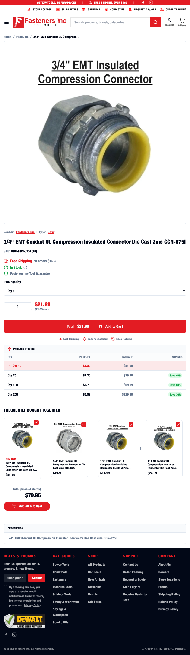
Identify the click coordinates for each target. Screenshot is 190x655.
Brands (93, 594)
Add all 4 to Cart (30, 506)
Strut (51, 232)
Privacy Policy (32, 605)
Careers (163, 572)
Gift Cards (95, 602)
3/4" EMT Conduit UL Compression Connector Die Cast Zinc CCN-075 (69, 464)
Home (8, 37)
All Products (96, 564)
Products (22, 37)
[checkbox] (36, 422)
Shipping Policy (169, 594)
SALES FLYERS (70, 9)
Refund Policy (167, 602)
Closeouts (94, 587)
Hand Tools (60, 572)
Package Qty (12, 282)
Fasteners (59, 579)
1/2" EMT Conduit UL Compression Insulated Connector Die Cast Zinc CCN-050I (114, 464)
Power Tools (61, 564)
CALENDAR (94, 9)
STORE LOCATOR (42, 9)
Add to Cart (95, 326)
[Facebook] (6, 634)
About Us (164, 564)
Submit (37, 578)
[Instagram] (14, 634)
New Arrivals (96, 579)
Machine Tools (62, 587)
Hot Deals (94, 572)
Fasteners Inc (25, 232)
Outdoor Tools (62, 594)
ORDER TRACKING (176, 9)
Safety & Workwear (66, 602)
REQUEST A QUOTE (145, 9)
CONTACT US (117, 9)
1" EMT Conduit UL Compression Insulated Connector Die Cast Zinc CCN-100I (162, 464)
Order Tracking (133, 572)
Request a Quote (134, 579)
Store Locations (169, 579)
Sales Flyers (131, 587)
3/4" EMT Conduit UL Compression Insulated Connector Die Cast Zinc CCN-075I (20, 466)
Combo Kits (61, 622)
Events (162, 587)
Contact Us (130, 564)
